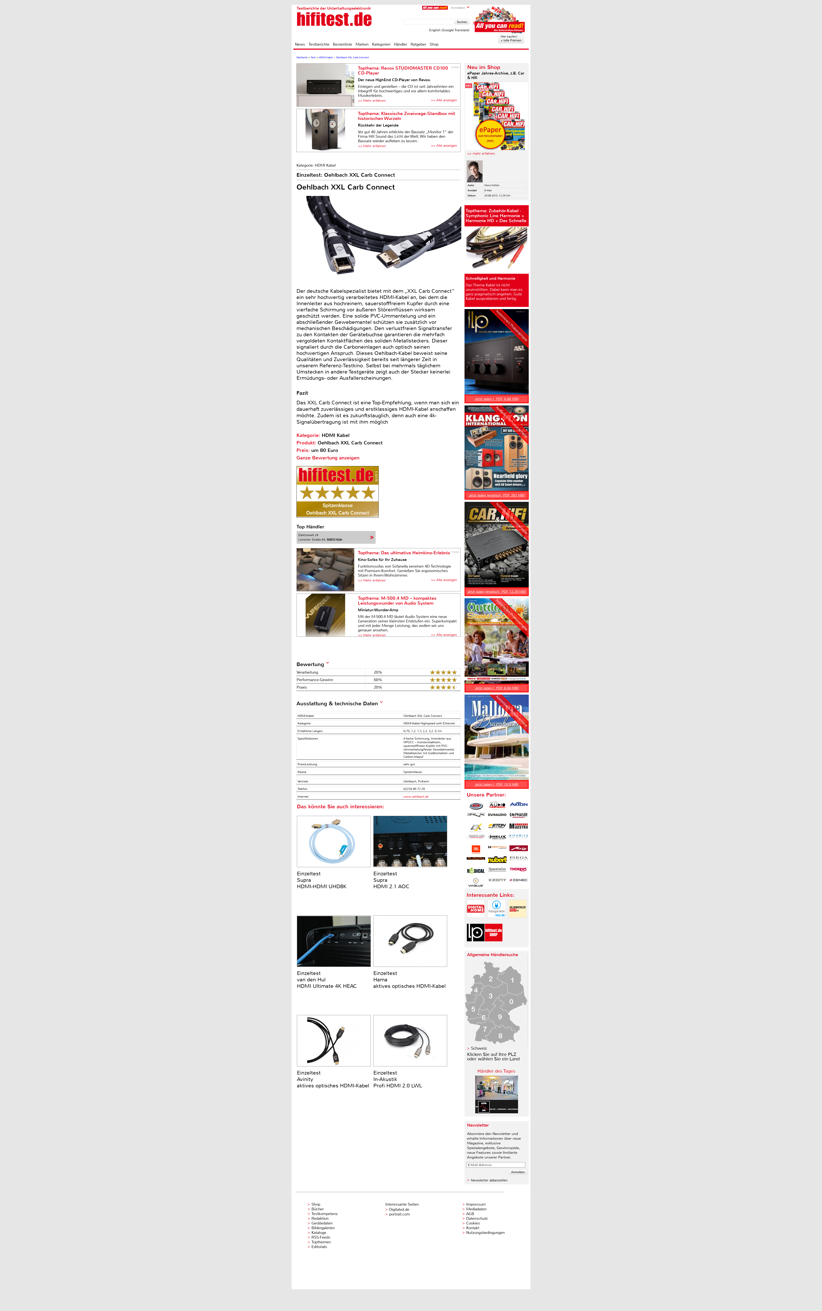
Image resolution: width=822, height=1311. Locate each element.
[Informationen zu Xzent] (497, 882)
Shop (434, 44)
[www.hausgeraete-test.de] (497, 921)
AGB (470, 1213)
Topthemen (321, 1242)
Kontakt (472, 1227)
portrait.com (399, 1214)
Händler (400, 44)
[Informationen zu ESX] (476, 828)
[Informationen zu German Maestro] (518, 828)
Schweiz (479, 1048)
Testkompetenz (324, 1213)
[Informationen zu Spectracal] (497, 871)
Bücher (317, 1209)
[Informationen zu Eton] (497, 828)
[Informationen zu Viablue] (476, 882)
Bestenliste (342, 44)
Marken (362, 44)
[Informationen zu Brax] (476, 817)
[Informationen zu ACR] (476, 806)
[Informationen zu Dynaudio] (497, 817)
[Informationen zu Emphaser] (518, 817)
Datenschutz (477, 1218)
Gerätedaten (322, 1223)
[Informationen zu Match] (497, 849)
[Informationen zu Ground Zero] (476, 838)
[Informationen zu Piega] (518, 860)
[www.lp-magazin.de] (476, 945)
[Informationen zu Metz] (518, 849)
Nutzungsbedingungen (485, 1232)
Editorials (319, 1246)
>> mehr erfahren (481, 153)
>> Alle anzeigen (444, 100)
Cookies (473, 1223)
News (300, 44)
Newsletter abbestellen (489, 1180)
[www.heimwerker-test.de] (518, 921)
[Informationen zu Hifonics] (518, 838)
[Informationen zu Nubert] (497, 860)
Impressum (476, 1204)
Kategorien (381, 44)
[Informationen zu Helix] (497, 838)
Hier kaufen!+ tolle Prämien (511, 38)
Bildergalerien (323, 1227)
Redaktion (320, 1218)
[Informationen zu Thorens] (518, 871)
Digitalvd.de (399, 1209)
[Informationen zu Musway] (476, 860)
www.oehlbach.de (416, 796)
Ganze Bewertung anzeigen (327, 457)
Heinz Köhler (491, 185)
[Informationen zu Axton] (518, 806)
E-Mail (488, 190)
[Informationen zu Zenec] (518, 882)
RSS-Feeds (320, 1237)
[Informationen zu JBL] (476, 849)
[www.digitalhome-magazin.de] (476, 921)
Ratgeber (418, 44)
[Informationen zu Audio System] (497, 806)
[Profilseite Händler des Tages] (496, 1112)
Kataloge (318, 1232)
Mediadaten (476, 1209)
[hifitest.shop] (494, 945)
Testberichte (318, 44)
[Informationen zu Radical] (476, 871)
